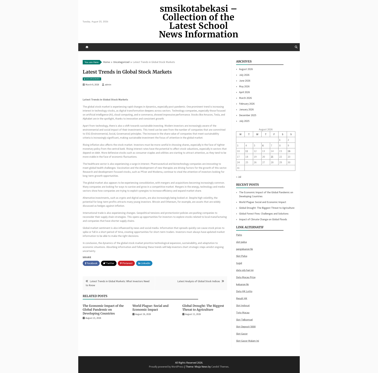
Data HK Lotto (244, 291)
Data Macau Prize (245, 277)
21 (272, 156)
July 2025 (244, 121)
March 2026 (245, 98)
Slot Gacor (242, 333)
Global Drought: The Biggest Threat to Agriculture (203, 307)
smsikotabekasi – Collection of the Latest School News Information (198, 21)
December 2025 (247, 115)
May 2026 (244, 86)
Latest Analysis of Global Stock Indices (198, 281)
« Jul (238, 176)
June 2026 (244, 80)
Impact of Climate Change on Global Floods (263, 219)
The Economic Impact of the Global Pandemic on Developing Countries (103, 309)
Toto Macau (242, 312)
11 (246, 151)
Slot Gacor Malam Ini (247, 340)
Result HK (241, 298)
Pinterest (127, 263)
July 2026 (244, 75)
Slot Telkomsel (244, 319)
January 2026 (246, 109)
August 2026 (246, 69)
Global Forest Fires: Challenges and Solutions (264, 213)
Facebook (91, 263)
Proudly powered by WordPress (166, 366)
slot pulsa (241, 242)
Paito (239, 235)
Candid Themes (220, 366)
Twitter (109, 263)
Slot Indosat (243, 305)
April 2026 (244, 92)
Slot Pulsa (241, 256)
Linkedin (145, 263)
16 (289, 151)
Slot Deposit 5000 (246, 326)
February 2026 (247, 103)
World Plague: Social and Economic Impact (150, 307)
